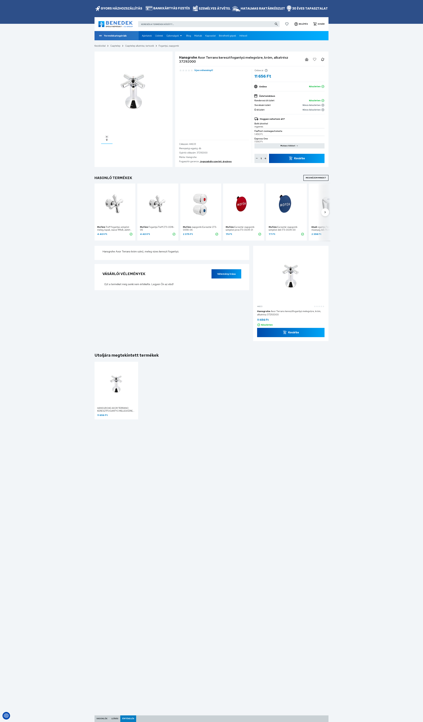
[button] (301, 24)
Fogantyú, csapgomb (169, 45)
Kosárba (299, 158)
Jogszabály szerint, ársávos (216, 161)
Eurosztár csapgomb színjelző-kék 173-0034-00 (283, 228)
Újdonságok (172, 35)
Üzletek (159, 35)
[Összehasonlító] (307, 59)
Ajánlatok (147, 35)
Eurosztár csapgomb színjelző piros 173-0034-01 (240, 228)
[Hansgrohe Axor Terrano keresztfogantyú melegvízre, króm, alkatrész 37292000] (107, 138)
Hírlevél (243, 35)
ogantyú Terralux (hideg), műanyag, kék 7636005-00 (326, 228)
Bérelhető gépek (227, 35)
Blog (188, 35)
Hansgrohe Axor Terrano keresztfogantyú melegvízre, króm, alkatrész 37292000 (115, 411)
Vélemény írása (226, 273)
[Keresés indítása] (276, 24)
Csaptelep (115, 45)
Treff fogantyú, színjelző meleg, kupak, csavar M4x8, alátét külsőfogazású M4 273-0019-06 (113, 230)
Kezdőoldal (100, 45)
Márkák (198, 35)
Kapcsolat (210, 35)
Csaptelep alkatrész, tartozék (139, 45)
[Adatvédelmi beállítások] (6, 716)
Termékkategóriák (115, 35)
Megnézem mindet (316, 178)
